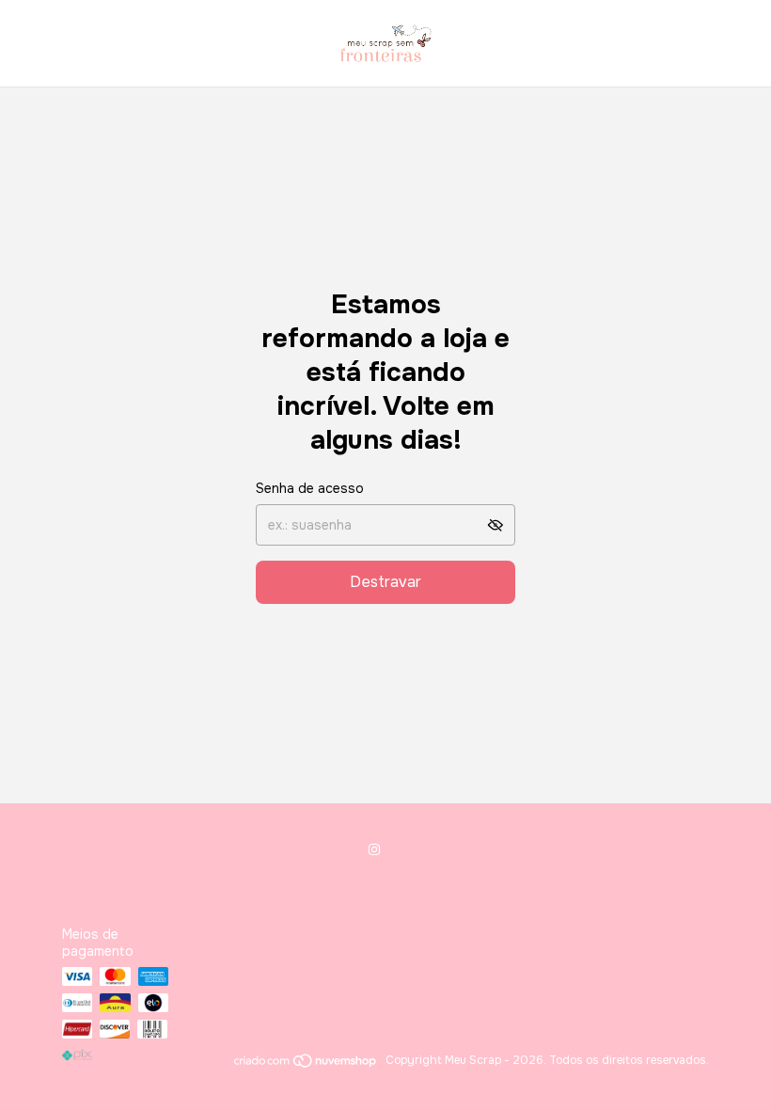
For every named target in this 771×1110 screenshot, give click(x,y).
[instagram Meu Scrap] (374, 849)
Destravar (385, 582)
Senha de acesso (310, 488)
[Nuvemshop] (306, 1064)
